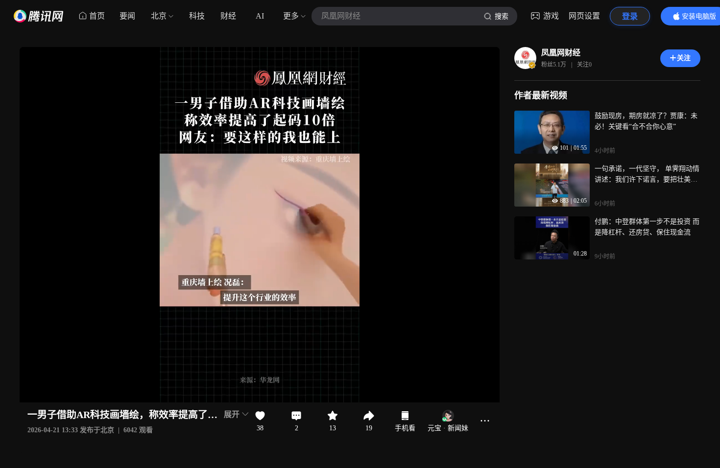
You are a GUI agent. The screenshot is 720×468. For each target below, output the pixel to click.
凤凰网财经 (560, 52)
